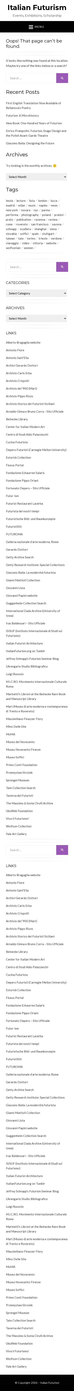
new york (12, 210)
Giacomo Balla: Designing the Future (30, 143)
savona (56, 224)
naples (43, 205)
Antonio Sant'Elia (17, 358)
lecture (21, 200)
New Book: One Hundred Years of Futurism (34, 123)
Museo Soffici (15, 757)
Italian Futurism (37, 7)
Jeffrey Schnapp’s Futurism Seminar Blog (32, 658)
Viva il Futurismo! (17, 818)
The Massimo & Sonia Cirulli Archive (29, 803)
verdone (56, 238)
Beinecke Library (17, 419)
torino (31, 238)
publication (24, 219)
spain (35, 233)
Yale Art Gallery (16, 834)
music (32, 205)
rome (9, 224)
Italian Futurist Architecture (24, 643)
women (28, 248)
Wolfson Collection (19, 826)
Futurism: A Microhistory (22, 115)
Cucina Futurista (17, 442)
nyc (36, 210)
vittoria (38, 243)
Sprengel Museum (17, 780)
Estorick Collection (18, 457)
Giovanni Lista (15, 588)
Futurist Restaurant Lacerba (24, 503)
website (51, 243)
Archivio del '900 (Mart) (21, 388)
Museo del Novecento (20, 742)
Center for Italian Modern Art (25, 427)
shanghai (40, 229)
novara (25, 210)
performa (12, 215)
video (25, 243)
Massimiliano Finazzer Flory (24, 719)
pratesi (59, 215)
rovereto (22, 224)
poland (46, 215)
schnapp (11, 229)
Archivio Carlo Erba (19, 373)
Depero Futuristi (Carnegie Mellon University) (36, 450)
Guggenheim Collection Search (26, 603)
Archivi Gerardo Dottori (22, 365)
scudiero (25, 229)
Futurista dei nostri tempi (22, 511)
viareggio (12, 243)
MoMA (10, 734)
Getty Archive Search (20, 557)
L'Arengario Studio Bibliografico (27, 666)
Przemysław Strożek (19, 772)
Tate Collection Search (21, 788)
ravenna (40, 219)
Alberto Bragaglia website (23, 342)
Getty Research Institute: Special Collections (35, 565)
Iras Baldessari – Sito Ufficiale (25, 623)
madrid (10, 205)
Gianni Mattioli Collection (23, 580)
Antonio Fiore (15, 350)
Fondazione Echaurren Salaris (25, 473)
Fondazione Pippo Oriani (22, 480)
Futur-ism (12, 496)
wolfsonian (13, 248)
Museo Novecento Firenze (23, 749)
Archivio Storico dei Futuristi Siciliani (30, 404)
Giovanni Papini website (21, 595)
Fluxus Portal (15, 465)
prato (9, 219)
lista (32, 200)
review (53, 219)
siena (53, 229)
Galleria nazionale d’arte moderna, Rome (32, 542)
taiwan (10, 238)
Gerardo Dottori (17, 549)
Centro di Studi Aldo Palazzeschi (27, 434)
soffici (24, 233)
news (54, 205)
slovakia (11, 233)
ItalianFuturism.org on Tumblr (25, 651)
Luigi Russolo (15, 674)
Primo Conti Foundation (21, 765)
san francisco (40, 224)
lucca (54, 200)
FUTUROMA (14, 534)
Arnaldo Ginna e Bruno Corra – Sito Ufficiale (35, 411)
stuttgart (48, 233)
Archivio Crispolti (17, 381)
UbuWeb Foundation (19, 811)
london (42, 200)
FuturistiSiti (14, 526)
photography (30, 215)
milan (21, 205)
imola (9, 200)
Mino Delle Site (16, 726)
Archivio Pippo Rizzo (19, 396)
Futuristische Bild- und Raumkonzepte (30, 519)
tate (21, 238)
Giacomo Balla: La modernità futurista (31, 572)
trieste (43, 238)
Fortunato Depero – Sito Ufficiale (28, 488)
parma (46, 210)
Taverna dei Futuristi (19, 795)
